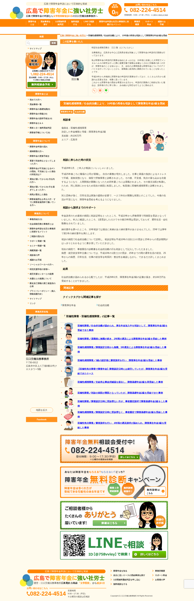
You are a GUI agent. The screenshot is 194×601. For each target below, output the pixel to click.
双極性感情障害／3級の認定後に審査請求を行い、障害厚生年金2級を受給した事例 (120, 360)
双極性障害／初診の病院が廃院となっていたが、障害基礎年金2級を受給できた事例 (120, 393)
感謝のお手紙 (162, 22)
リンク (33, 303)
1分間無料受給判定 (60, 22)
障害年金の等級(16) (38, 114)
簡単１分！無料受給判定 (41, 128)
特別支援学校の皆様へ (40, 269)
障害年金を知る (120, 571)
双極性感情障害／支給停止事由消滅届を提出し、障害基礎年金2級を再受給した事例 (120, 382)
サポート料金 (149, 22)
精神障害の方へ (37, 151)
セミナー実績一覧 (38, 246)
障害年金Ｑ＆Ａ (36, 123)
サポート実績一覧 (38, 241)
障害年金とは (32, 22)
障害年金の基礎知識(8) (40, 109)
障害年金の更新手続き (40, 156)
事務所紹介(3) (36, 219)
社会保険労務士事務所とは (42, 224)
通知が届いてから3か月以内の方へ (42, 180)
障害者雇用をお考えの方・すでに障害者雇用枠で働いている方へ (43, 202)
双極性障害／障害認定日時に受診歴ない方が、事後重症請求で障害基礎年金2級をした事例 (122, 403)
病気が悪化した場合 (39, 194)
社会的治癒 (80, 112)
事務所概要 (137, 22)
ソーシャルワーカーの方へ (42, 264)
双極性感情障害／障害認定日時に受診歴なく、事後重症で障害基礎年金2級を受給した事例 (122, 414)
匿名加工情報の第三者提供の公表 (43, 284)
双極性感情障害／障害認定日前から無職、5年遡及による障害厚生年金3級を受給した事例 (122, 349)
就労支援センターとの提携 (42, 274)
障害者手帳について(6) (40, 132)
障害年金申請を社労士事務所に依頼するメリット (114, 22)
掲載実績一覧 (36, 250)
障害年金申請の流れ (39, 146)
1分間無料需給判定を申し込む (126, 580)
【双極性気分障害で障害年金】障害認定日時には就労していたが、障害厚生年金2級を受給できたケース (122, 371)
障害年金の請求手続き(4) (41, 118)
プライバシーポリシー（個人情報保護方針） (43, 292)
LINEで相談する (89, 22)
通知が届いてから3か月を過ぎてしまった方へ (42, 188)
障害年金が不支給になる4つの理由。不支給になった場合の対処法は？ (43, 171)
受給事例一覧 (36, 104)
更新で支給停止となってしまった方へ (43, 162)
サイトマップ (36, 48)
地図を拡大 (41, 410)
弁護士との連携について (41, 278)
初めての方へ (36, 100)
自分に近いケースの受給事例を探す (129, 575)
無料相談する (75, 22)
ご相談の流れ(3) (37, 236)
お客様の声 (160, 580)
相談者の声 (35, 255)
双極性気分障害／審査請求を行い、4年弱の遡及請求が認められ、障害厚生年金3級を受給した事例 (122, 425)
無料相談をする (120, 584)
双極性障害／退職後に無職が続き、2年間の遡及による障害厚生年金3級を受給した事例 (122, 339)
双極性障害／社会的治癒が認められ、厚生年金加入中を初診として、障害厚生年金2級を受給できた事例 (122, 327)
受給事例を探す (46, 22)
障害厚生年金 (67, 112)
